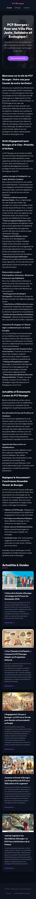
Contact (26, 8)
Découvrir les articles (18, 58)
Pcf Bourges (18, 3)
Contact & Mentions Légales (22, 893)
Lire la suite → (9, 623)
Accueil (9, 8)
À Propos (18, 8)
